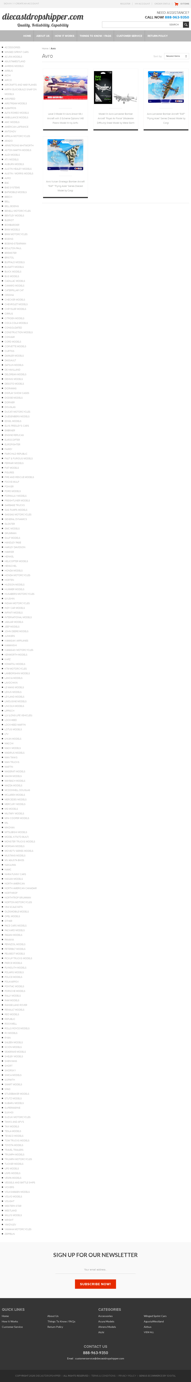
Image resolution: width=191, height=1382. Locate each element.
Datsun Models (14, 365)
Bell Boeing (12, 206)
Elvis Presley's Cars (17, 426)
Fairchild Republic (16, 454)
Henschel (11, 566)
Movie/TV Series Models (19, 851)
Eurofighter (12, 444)
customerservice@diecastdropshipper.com (99, 1358)
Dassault (10, 360)
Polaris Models (14, 972)
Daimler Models (14, 355)
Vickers (9, 1187)
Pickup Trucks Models (18, 958)
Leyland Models (14, 696)
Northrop (11, 893)
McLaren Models (15, 795)
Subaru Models (14, 1103)
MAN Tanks (11, 757)
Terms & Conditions (103, 1376)
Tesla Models (13, 1131)
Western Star (13, 1206)
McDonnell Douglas (17, 790)
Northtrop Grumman (18, 897)
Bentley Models (14, 215)
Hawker (9, 552)
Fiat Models (12, 468)
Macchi (9, 743)
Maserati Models (15, 771)
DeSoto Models (14, 383)
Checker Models (15, 299)
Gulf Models (12, 538)
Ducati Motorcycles (17, 412)
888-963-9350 (177, 17)
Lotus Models (13, 729)
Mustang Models (15, 855)
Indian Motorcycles (17, 603)
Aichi (8, 75)
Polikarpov (12, 981)
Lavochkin (11, 682)
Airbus (9, 71)
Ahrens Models (14, 66)
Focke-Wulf (12, 482)
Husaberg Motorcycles (20, 594)
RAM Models (12, 1000)
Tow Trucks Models (17, 1140)
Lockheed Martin (15, 725)
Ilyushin (10, 598)
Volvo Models (13, 1196)
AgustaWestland (15, 61)
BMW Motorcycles (16, 234)
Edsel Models (13, 421)
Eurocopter (12, 440)
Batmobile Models (16, 192)
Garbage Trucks (15, 505)
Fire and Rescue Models (19, 477)
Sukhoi (9, 1112)
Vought (9, 1201)
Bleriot (9, 220)
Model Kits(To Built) (17, 837)
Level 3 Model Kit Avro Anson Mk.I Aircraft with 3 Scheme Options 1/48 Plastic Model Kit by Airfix (65, 118)
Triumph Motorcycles (18, 1159)
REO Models (12, 1014)
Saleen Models (14, 1042)
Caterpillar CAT (14, 290)
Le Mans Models (14, 687)
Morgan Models (15, 846)
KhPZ (8, 659)
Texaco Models (14, 1136)
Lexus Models (13, 692)
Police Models (13, 977)
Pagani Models (13, 935)
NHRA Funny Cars (15, 874)
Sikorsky (10, 1070)
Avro (8, 178)
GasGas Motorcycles (18, 514)
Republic (10, 1019)
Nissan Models (14, 879)
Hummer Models (14, 589)
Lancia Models (14, 678)
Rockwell (11, 1023)
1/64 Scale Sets (14, 907)
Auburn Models (14, 164)
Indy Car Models (15, 608)
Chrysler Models (15, 309)
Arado (9, 141)
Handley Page (13, 542)
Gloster (10, 524)
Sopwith (10, 1080)
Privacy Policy (127, 1376)
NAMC (8, 869)
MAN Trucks (12, 762)
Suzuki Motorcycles (18, 1117)
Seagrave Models (15, 1052)
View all (149, 1332)
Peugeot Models (15, 953)
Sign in (8, 3)
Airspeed (10, 99)
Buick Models (13, 271)
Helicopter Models (16, 561)
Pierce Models (13, 963)
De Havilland (12, 369)
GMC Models (12, 528)
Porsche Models (15, 991)
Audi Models (12, 155)
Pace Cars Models (16, 925)
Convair (10, 337)
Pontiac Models (14, 986)
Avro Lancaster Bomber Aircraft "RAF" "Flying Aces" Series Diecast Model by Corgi (166, 118)
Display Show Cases (17, 393)
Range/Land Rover (16, 1005)
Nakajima (10, 865)
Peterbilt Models (15, 949)
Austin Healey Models (18, 169)
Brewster (11, 253)
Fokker (9, 486)
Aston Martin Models (18, 150)
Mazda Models (13, 785)
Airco (8, 80)
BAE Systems (12, 187)
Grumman (10, 533)
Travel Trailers (14, 1150)
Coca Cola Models (16, 323)
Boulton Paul (13, 248)
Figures (9, 472)
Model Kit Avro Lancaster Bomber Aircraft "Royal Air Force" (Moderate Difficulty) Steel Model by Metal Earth (115, 118)
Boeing (9, 239)
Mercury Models (15, 804)
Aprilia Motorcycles (17, 136)
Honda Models (14, 570)
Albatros (10, 108)
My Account (142, 3)
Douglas (10, 407)
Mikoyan (10, 827)
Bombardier (12, 225)
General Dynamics (16, 519)
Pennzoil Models (15, 944)
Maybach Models (15, 781)
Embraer (10, 430)
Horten (9, 580)
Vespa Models (13, 1178)
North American (15, 883)
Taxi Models (12, 1126)
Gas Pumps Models (16, 510)
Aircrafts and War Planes (21, 85)
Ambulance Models (16, 117)
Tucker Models (14, 1164)
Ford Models (13, 491)
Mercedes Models (16, 799)
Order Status (162, 3)
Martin (9, 767)
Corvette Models (15, 346)
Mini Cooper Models (17, 818)
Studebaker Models (17, 1094)
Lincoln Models (14, 706)
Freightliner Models (17, 500)
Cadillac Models (15, 281)
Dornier (10, 402)
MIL (6, 823)
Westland (11, 1210)
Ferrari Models (14, 463)
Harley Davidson (15, 547)
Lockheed (11, 720)
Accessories (12, 47)
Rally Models (13, 995)
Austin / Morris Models (19, 173)
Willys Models (13, 1215)
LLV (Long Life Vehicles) (18, 715)
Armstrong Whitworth (19, 145)
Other (8, 921)
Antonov (10, 131)
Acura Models (13, 56)
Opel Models (12, 916)
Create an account (27, 3)
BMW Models (12, 229)
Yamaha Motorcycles (18, 1229)
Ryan (8, 1037)
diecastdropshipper (48, 1376)
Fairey (8, 449)
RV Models (11, 1033)
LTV (6, 734)
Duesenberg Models (17, 416)
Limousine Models (16, 701)
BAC (7, 183)
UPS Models (12, 1168)
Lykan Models (13, 739)
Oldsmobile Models (17, 911)
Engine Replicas (14, 435)
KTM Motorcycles (16, 668)
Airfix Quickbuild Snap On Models (21, 91)
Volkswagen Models (17, 1192)
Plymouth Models (15, 967)
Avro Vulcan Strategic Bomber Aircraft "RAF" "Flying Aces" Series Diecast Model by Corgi (65, 186)
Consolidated (13, 327)
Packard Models (15, 930)
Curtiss (9, 351)
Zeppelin (10, 1234)
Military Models (14, 813)
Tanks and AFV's (14, 1122)
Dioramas (11, 388)
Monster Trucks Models (20, 841)
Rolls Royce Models (17, 1028)
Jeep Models (12, 626)
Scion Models (13, 1047)
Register (125, 3)
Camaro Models (14, 285)
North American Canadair (21, 888)
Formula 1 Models (16, 496)
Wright (9, 1220)
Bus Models (12, 276)
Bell (7, 201)
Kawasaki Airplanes (16, 640)
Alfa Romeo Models (17, 113)
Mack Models (13, 748)
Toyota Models (14, 1145)
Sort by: (158, 56)
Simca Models (13, 1075)
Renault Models (14, 1009)
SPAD (7, 1089)
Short (8, 1066)
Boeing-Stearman (15, 243)
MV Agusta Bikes (14, 860)
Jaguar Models (14, 622)
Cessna (9, 295)
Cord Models (13, 341)
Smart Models (13, 1084)
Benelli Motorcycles (18, 211)
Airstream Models (16, 103)
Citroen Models (14, 318)
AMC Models (12, 122)
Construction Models (19, 332)
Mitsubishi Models (16, 832)
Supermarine (12, 1108)
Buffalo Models (15, 262)
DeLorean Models (15, 374)
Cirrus (9, 313)
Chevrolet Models (16, 304)
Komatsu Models (15, 664)
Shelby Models (14, 1056)
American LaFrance (16, 127)
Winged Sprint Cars (17, 52)
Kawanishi (11, 645)
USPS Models (13, 1173)
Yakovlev (10, 1224)
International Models (18, 617)
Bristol (9, 257)
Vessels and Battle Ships (20, 1182)
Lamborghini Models (17, 673)
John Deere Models (17, 631)
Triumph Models (14, 1154)
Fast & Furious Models (19, 458)
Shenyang (11, 1061)
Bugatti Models (14, 267)
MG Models (11, 809)
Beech (8, 197)
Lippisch (9, 710)
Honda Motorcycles (17, 575)
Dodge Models (14, 398)
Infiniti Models (14, 612)
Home (45, 48)
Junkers (10, 636)
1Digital (171, 1376)
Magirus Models (15, 753)
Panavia (9, 939)
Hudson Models (15, 584)
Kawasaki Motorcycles (19, 650)
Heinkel (9, 556)
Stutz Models (13, 1098)
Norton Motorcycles (18, 902)
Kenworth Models (16, 654)
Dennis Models (14, 379)
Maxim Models (13, 776)
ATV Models (12, 159)
